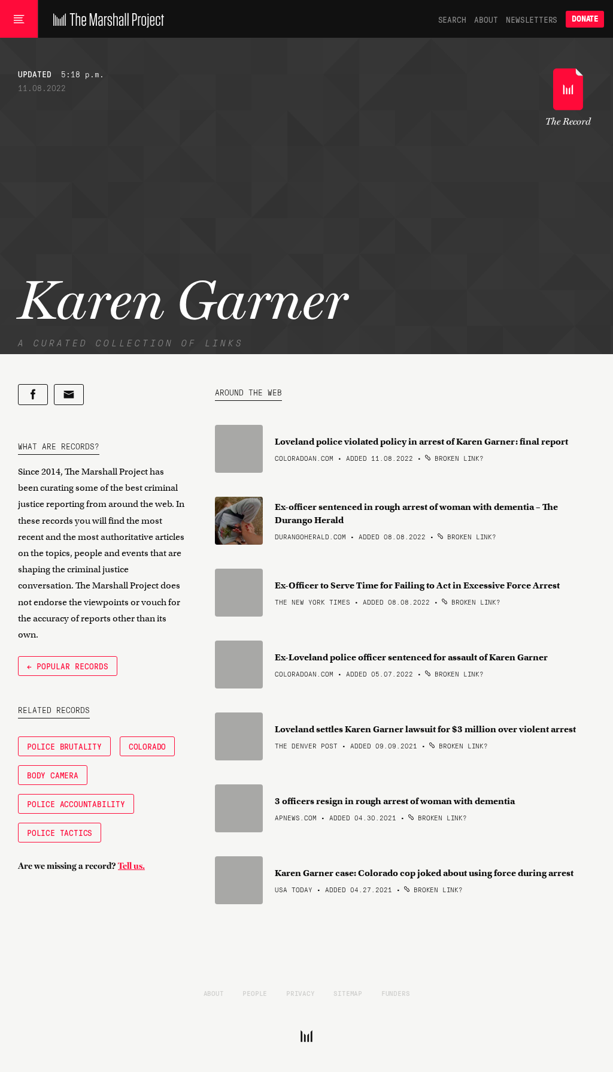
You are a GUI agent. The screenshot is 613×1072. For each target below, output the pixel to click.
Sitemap (347, 993)
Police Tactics (59, 832)
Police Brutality (64, 746)
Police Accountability (76, 803)
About (485, 19)
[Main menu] (19, 19)
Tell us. (131, 865)
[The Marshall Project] (105, 19)
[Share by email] (69, 394)
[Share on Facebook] (33, 394)
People (254, 993)
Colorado (147, 746)
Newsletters (531, 19)
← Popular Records (67, 665)
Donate (585, 18)
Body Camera (52, 774)
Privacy (300, 993)
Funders (395, 993)
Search (452, 19)
